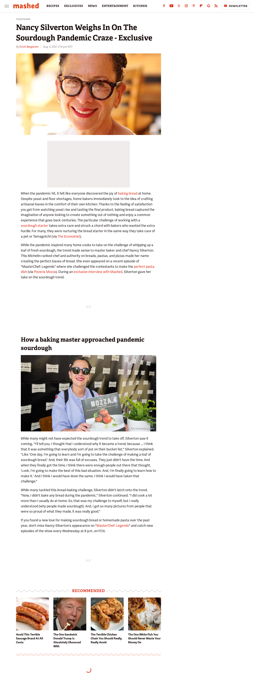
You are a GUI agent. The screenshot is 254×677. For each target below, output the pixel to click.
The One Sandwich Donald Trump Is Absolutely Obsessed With (67, 640)
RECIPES (52, 6)
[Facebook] (164, 6)
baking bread (127, 193)
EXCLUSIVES (73, 6)
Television (23, 19)
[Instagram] (186, 6)
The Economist (69, 236)
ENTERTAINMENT (115, 6)
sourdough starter (34, 225)
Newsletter (238, 6)
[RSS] (216, 6)
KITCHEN (140, 6)
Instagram (154, 132)
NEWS (92, 6)
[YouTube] (171, 6)
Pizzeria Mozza (45, 272)
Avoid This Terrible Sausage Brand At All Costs (29, 638)
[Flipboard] (201, 6)
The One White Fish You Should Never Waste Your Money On (144, 638)
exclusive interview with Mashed (98, 272)
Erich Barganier (29, 47)
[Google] (208, 6)
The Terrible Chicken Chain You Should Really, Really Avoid (106, 638)
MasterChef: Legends (113, 525)
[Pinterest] (194, 6)
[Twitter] (179, 6)
